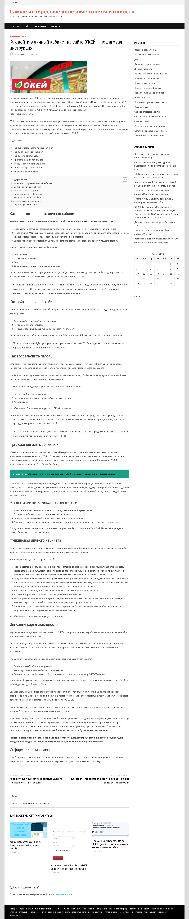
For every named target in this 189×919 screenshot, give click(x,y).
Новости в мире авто (145, 83)
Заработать (41, 26)
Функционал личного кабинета (28, 197)
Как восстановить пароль (25, 190)
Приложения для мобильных (27, 194)
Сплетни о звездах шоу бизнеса (150, 130)
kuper (22, 54)
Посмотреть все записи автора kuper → (30, 803)
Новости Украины (143, 97)
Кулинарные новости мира (147, 64)
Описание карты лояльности (27, 201)
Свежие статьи (141, 121)
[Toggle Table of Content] (124, 179)
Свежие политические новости (150, 116)
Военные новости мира (145, 49)
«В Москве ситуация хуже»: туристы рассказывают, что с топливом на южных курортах (155, 166)
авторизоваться (64, 894)
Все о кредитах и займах (146, 54)
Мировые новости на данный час (150, 73)
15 (171, 273)
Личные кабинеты (18, 36)
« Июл (137, 296)
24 (137, 283)
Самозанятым (141, 107)
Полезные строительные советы (150, 102)
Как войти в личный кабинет (27, 187)
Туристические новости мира (149, 135)
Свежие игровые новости (147, 111)
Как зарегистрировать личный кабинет (32, 183)
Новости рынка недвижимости (149, 92)
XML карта (55, 26)
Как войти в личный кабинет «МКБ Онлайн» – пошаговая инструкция (69, 867)
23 (178, 278)
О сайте (26, 26)
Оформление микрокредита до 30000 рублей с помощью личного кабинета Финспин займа (110, 844)
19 (151, 278)
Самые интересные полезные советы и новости (72, 11)
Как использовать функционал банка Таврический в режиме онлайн (26, 845)
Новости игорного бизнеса (147, 87)
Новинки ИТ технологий (146, 78)
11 (144, 273)
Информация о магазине (25, 204)
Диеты (137, 59)
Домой (15, 26)
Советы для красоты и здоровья (150, 126)
